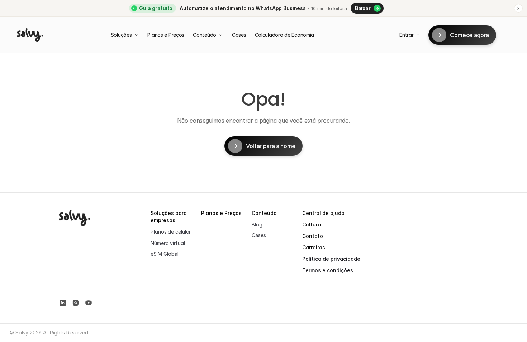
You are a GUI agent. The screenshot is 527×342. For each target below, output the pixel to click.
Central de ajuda (323, 213)
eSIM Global (165, 254)
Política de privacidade (331, 259)
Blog (257, 224)
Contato (312, 236)
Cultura (311, 224)
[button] (367, 8)
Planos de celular (171, 232)
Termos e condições (327, 270)
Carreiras (313, 247)
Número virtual (168, 243)
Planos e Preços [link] (221, 213)
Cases (259, 235)
